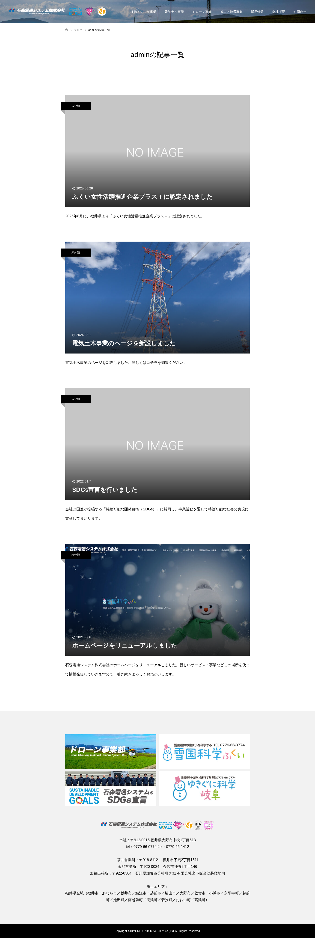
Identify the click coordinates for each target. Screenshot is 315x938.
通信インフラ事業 (143, 12)
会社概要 (278, 12)
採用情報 (257, 12)
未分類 (75, 106)
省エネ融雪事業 (231, 12)
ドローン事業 (202, 12)
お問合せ (299, 12)
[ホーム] (66, 29)
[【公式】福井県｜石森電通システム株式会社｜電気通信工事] (57, 11)
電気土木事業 (174, 12)
